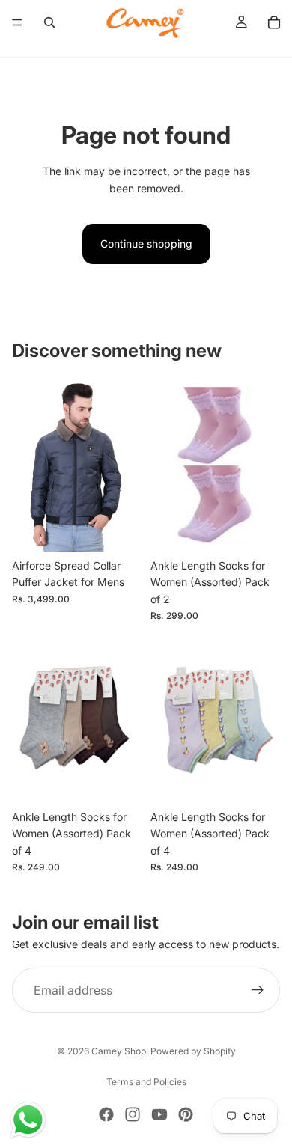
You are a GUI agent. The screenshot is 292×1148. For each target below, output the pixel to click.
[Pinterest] (186, 1114)
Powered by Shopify (193, 1051)
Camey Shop (118, 1051)
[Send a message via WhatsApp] (28, 1120)
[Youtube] (159, 1114)
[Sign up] (257, 991)
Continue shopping (146, 243)
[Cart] (274, 22)
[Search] (49, 22)
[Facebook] (106, 1114)
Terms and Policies (146, 1081)
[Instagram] (133, 1114)
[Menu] (17, 22)
